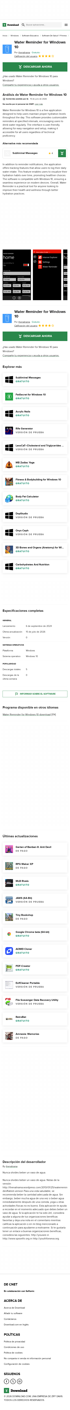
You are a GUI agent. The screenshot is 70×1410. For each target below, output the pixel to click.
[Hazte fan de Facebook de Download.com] (6, 1381)
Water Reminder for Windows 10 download (27, 714)
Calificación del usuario (25, 56)
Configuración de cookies (17, 1364)
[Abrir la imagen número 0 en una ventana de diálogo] (17, 275)
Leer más (39, 104)
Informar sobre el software (38, 693)
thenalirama (11, 1166)
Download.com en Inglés (16, 1324)
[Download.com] (11, 25)
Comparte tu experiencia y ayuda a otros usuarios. (31, 85)
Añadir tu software (13, 1313)
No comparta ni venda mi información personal (27, 1358)
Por (22, 52)
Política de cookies (13, 1353)
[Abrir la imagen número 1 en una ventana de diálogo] (47, 275)
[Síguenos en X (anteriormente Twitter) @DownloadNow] (13, 1381)
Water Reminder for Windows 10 (40, 44)
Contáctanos (10, 1319)
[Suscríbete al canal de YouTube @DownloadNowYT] (19, 1381)
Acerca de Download (14, 1307)
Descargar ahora (37, 67)
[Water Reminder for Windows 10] (7, 49)
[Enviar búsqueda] (23, 24)
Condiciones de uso (14, 1347)
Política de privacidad (14, 1341)
